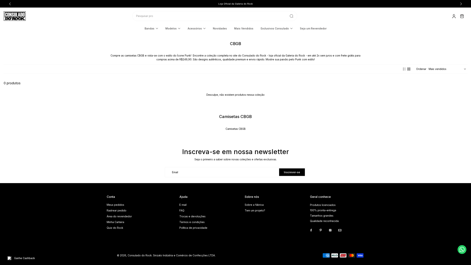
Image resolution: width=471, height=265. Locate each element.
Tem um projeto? (255, 210)
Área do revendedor (119, 216)
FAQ (181, 210)
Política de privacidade (193, 227)
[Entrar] (454, 16)
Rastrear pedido (116, 210)
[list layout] (404, 69)
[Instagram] (330, 230)
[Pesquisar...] (291, 16)
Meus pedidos (115, 204)
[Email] (340, 230)
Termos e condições (192, 222)
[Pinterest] (321, 230)
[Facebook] (311, 230)
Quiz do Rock (115, 227)
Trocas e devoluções (192, 216)
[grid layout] (409, 69)
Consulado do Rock (140, 255)
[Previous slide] (10, 4)
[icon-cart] (462, 16)
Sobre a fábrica (254, 204)
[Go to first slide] (461, 4)
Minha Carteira (115, 222)
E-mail (183, 204)
